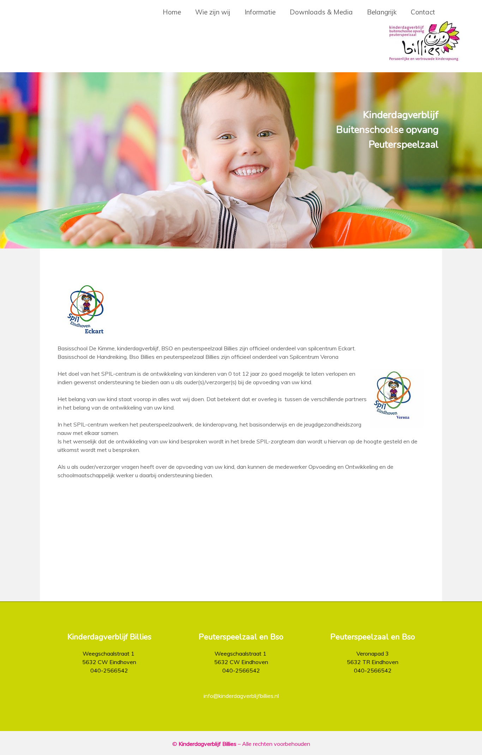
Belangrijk (382, 12)
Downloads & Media (321, 12)
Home (172, 12)
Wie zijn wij (212, 12)
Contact (423, 12)
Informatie (260, 12)
